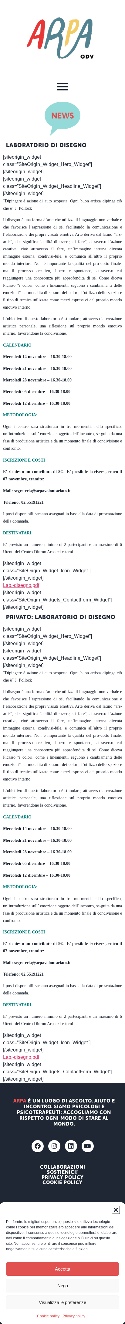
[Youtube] (88, 1146)
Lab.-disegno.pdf (21, 585)
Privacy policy (73, 1316)
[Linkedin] (71, 1146)
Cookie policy (48, 1316)
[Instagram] (54, 1146)
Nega (62, 1285)
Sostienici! (62, 1172)
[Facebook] (38, 1146)
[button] (116, 1210)
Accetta (62, 1269)
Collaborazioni (62, 1167)
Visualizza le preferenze (62, 1302)
